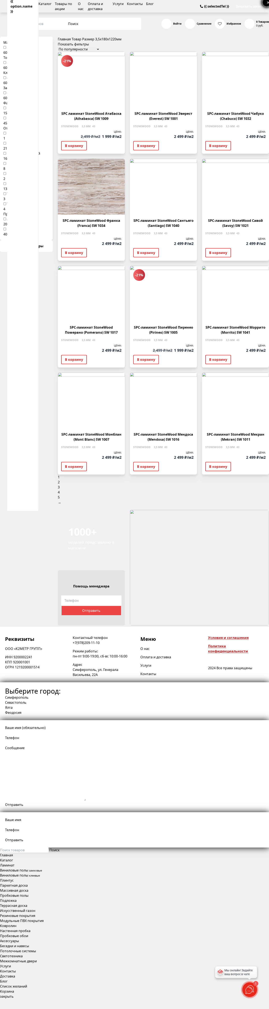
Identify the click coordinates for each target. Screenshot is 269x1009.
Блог (150, 3)
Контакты (135, 3)
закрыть (7, 996)
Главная (64, 39)
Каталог (44, 3)
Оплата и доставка (155, 657)
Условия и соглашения (228, 637)
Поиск (73, 23)
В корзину (74, 145)
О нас (145, 648)
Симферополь (17, 697)
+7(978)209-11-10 (86, 642)
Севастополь (15, 702)
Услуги (118, 3)
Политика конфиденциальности (228, 648)
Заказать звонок (251, 6)
